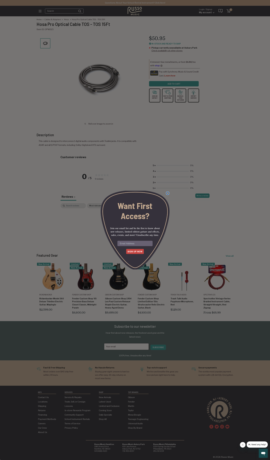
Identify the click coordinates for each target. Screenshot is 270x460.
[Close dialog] (167, 193)
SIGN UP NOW (135, 251)
